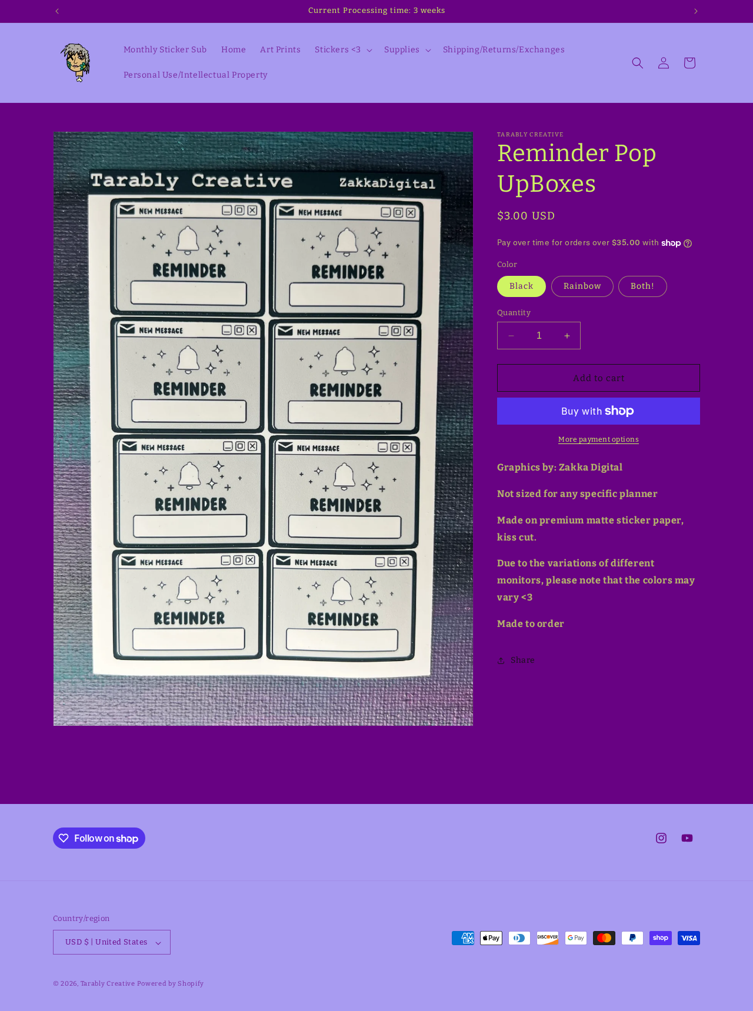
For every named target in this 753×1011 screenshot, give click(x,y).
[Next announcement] (696, 11)
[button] (342, 50)
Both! (643, 286)
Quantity (514, 312)
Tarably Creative (108, 984)
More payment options (598, 439)
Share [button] (523, 660)
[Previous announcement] (57, 11)
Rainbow (582, 286)
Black (521, 286)
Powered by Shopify (171, 984)
